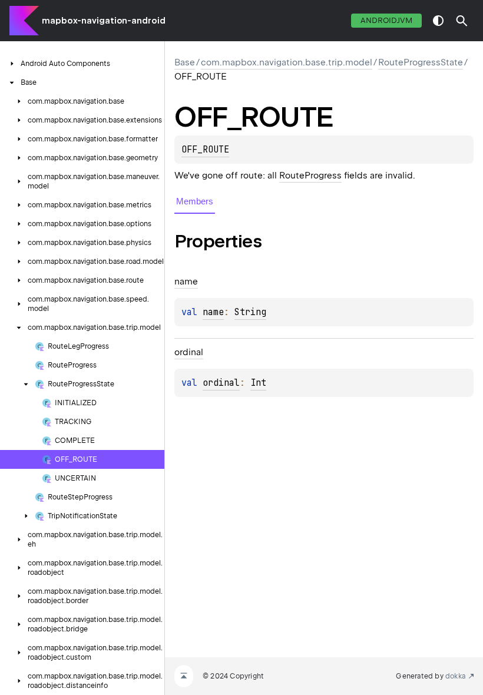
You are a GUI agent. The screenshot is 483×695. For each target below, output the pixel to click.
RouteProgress (310, 175)
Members (194, 201)
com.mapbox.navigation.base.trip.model (286, 62)
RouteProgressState (420, 62)
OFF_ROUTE (205, 149)
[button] (462, 20)
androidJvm (386, 20)
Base (184, 62)
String (250, 312)
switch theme (438, 20)
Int (258, 383)
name (213, 312)
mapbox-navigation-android (104, 20)
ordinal (221, 383)
